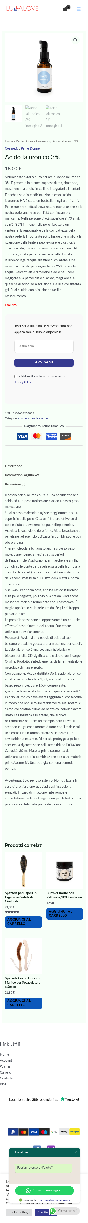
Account (6, 1060)
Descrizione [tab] (13, 466)
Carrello (5, 1072)
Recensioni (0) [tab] (15, 484)
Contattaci (7, 1078)
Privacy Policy (22, 382)
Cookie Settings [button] (19, 1212)
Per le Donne (24, 141)
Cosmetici (43, 141)
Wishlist (5, 1066)
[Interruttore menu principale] (78, 9)
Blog (3, 1084)
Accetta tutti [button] (46, 1212)
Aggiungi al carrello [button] (19, 922)
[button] (75, 40)
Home (9, 141)
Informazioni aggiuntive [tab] (22, 475)
